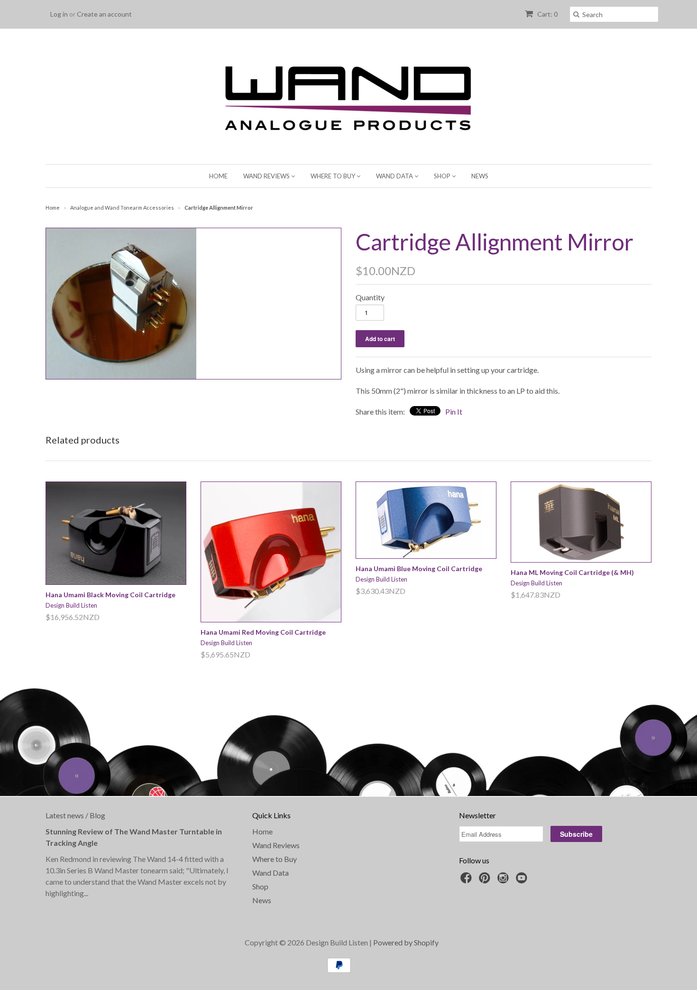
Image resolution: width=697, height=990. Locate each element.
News (479, 176)
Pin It (453, 411)
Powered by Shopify (406, 942)
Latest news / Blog (75, 815)
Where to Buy (334, 176)
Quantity (370, 297)
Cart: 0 (547, 14)
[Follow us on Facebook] (467, 880)
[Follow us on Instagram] (504, 880)
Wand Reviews (267, 176)
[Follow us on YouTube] (523, 880)
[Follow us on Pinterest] (486, 880)
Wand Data (395, 176)
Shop (443, 176)
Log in (59, 14)
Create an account (104, 14)
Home (218, 176)
